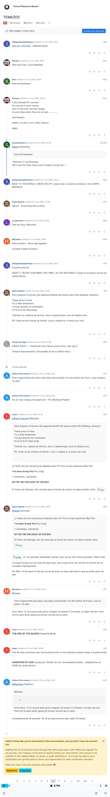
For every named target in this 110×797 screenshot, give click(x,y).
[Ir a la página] (71, 781)
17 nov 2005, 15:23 (35, 414)
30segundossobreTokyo (22, 42)
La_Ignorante (17, 220)
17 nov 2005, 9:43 (47, 396)
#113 (105, 374)
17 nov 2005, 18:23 (38, 589)
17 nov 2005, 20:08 (35, 648)
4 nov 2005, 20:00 (37, 98)
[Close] (103, 741)
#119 (105, 648)
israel (14, 414)
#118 (105, 629)
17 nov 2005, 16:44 (42, 507)
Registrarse (12, 770)
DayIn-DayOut (18, 202)
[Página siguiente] (92, 781)
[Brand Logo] (7, 6)
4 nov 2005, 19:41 (50, 42)
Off (5, 23)
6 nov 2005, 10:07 (50, 263)
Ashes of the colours (21, 374)
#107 (105, 202)
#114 (105, 396)
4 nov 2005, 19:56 (33, 79)
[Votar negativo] (99, 53)
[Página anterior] (17, 781)
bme (14, 79)
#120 (105, 680)
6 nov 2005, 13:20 (42, 291)
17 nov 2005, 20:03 (35, 629)
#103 (105, 79)
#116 (105, 507)
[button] (4, 793)
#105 (105, 143)
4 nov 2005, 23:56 (42, 202)
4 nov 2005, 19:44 (36, 61)
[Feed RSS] (49, 22)
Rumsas (15, 61)
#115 (105, 414)
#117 (105, 589)
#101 (105, 42)
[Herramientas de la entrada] (104, 53)
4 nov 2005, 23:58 (41, 220)
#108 (105, 220)
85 (78, 781)
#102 (105, 61)
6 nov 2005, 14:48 (43, 342)
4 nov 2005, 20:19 (43, 143)
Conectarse (25, 770)
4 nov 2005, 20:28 (50, 180)
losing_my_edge (19, 342)
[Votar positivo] (89, 53)
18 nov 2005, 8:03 (47, 680)
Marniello (16, 239)
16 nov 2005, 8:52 (47, 374)
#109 (105, 239)
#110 (105, 263)
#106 (105, 180)
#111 (105, 291)
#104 (105, 98)
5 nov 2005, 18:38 (38, 239)
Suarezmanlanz (18, 143)
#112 (105, 342)
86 (85, 781)
